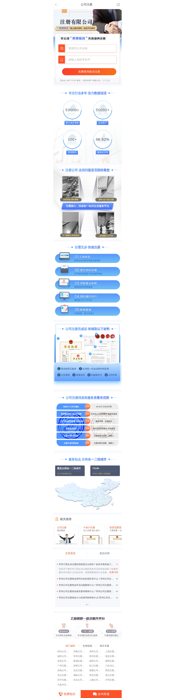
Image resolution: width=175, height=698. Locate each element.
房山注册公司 (111, 675)
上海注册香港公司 (111, 651)
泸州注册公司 (111, 680)
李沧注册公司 (95, 675)
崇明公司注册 (79, 665)
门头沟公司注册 (111, 665)
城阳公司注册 (79, 675)
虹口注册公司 (95, 665)
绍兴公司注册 (63, 651)
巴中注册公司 (63, 680)
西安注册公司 (111, 670)
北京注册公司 (79, 670)
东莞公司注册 (63, 661)
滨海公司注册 (63, 670)
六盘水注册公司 (63, 684)
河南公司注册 (79, 651)
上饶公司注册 (95, 680)
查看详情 (112, 572)
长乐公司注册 (79, 680)
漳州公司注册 (95, 651)
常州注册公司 (79, 656)
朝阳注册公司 (111, 661)
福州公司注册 (63, 656)
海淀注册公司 (111, 656)
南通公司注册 (95, 670)
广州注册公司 (63, 665)
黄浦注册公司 (79, 661)
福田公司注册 (95, 661)
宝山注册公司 (63, 675)
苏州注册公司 (95, 656)
